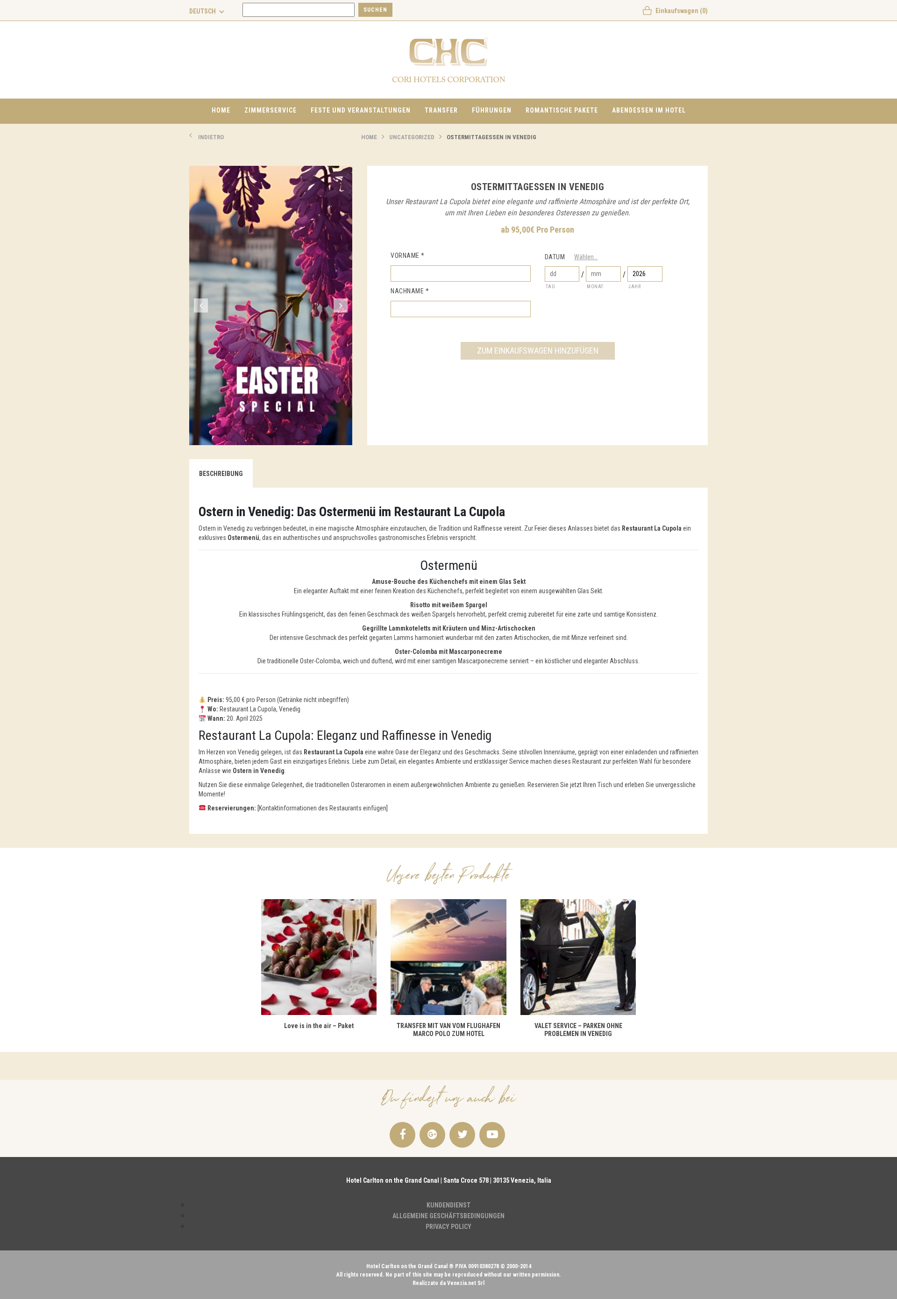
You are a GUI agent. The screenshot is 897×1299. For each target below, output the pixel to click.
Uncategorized (411, 137)
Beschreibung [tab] (221, 473)
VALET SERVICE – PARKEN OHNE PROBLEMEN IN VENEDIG (578, 1029)
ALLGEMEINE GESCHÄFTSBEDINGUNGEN (448, 1216)
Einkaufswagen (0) (681, 10)
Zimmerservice (270, 110)
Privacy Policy (448, 1226)
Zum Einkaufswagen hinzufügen (537, 350)
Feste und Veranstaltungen (361, 110)
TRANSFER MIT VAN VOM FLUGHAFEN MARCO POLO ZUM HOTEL (448, 1029)
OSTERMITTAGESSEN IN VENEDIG (491, 137)
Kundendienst (448, 1205)
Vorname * (408, 255)
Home (221, 110)
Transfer (441, 110)
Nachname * (410, 291)
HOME (369, 137)
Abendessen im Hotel (649, 110)
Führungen (492, 110)
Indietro (211, 137)
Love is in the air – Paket (319, 1025)
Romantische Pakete (562, 110)
